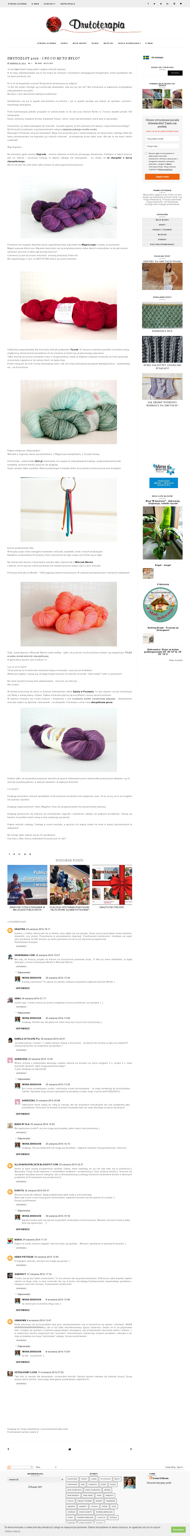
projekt (99, 1501)
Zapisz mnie (162, 176)
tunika (70, 1517)
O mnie (35, 4)
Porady (162, 239)
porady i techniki (84, 1501)
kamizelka (92, 1484)
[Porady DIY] (35, 1487)
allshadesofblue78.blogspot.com (36, 1164)
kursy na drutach (92, 1490)
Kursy (64, 43)
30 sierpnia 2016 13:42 (46, 1257)
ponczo (70, 1501)
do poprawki (105, 1479)
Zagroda (41, 154)
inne (40, 63)
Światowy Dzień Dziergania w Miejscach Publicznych (27, 908)
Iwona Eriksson (31, 978)
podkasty (109, 1495)
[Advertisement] (163, 435)
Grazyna (20, 929)
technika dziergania (104, 1512)
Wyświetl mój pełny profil (159, 1483)
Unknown (20, 1320)
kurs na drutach (74, 1490)
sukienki (94, 1506)
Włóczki (108, 43)
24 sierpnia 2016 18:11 (38, 929)
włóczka (48, 63)
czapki (93, 1479)
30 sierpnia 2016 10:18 (58, 1216)
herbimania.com (25, 955)
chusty (84, 1479)
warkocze (101, 1517)
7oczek (74, 349)
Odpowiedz (21, 946)
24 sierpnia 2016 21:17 (34, 998)
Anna (18, 998)
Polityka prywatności (162, 244)
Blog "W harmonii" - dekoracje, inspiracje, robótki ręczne (163, 502)
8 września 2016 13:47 (39, 1320)
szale (114, 1506)
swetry (105, 1506)
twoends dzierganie (85, 1517)
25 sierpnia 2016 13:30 (40, 1059)
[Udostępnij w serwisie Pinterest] (30, 855)
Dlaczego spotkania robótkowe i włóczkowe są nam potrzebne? (70, 908)
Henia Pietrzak (24, 1257)
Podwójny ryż (162, 330)
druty (117, 1479)
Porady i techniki (162, 230)
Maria (18, 1239)
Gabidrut (20, 1274)
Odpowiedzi (24, 972)
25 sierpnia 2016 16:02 (42, 1124)
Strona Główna (17, 4)
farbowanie (72, 1484)
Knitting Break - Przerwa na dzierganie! (163, 629)
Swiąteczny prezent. (112, 907)
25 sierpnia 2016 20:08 (48, 1100)
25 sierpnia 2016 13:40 (58, 1018)
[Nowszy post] (8, 1449)
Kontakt (50, 4)
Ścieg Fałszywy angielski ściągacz (162, 366)
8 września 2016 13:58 (58, 1299)
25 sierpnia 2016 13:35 (58, 1084)
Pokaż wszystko (176, 660)
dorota (19, 1190)
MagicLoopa (89, 245)
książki (113, 1484)
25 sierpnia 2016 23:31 (71, 1164)
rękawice (71, 1506)
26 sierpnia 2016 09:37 (37, 1190)
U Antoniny (163, 584)
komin (103, 1484)
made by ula (22, 1124)
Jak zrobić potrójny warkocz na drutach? (162, 404)
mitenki (107, 1490)
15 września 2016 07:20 (51, 1372)
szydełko (71, 1512)
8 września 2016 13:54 (58, 1351)
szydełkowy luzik (26, 1372)
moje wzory (88, 1495)
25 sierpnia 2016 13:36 (58, 978)
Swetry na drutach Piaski (162, 261)
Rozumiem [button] (178, 1529)
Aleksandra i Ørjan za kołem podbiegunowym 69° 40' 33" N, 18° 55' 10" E (163, 651)
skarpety (83, 1506)
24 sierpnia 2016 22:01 (53, 1039)
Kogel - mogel (163, 565)
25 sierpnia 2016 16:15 (58, 1144)
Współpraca (68, 4)
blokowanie (72, 1479)
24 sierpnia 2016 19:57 (48, 955)
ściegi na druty (85, 1512)
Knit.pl (39, 461)
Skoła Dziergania (129, 43)
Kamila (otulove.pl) (27, 1039)
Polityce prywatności (165, 169)
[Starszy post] (131, 1449)
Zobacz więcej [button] (12, 1531)
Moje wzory (80, 43)
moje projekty (73, 1495)
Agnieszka (21, 1059)
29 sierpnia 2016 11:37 (35, 1239)
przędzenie (110, 1501)
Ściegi (95, 43)
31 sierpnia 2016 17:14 (39, 1274)
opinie (99, 1495)
